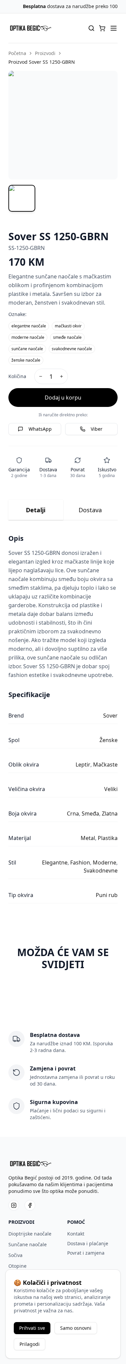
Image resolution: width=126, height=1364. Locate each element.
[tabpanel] (62, 718)
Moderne (104, 862)
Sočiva (15, 1255)
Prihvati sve (32, 1328)
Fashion (80, 862)
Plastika (108, 838)
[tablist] (62, 510)
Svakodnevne (101, 870)
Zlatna (110, 813)
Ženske (108, 740)
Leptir (83, 764)
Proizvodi (45, 53)
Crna (73, 813)
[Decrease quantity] (41, 376)
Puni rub (107, 895)
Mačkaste (105, 764)
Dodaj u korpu (63, 397)
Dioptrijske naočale (29, 1233)
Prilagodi (29, 1344)
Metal (88, 838)
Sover (110, 715)
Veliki (111, 789)
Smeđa (90, 813)
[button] (102, 28)
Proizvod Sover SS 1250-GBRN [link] (41, 62)
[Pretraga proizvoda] (91, 28)
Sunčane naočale (27, 1244)
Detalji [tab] (35, 510)
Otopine (17, 1266)
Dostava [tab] (90, 510)
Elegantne (55, 862)
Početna (17, 53)
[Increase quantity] (61, 376)
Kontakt (75, 1233)
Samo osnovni (75, 1328)
